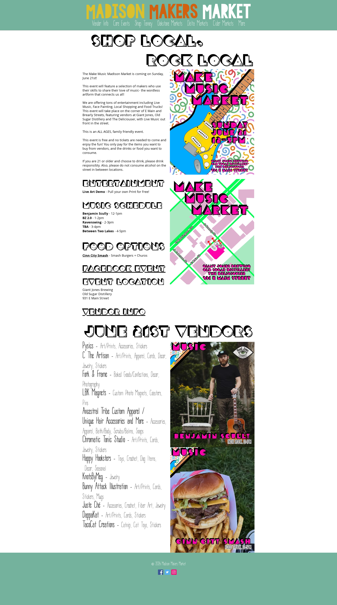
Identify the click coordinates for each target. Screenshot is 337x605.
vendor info (113, 310)
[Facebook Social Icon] (160, 572)
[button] (121, 23)
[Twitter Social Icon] (167, 572)
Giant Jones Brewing (97, 290)
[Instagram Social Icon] (174, 572)
